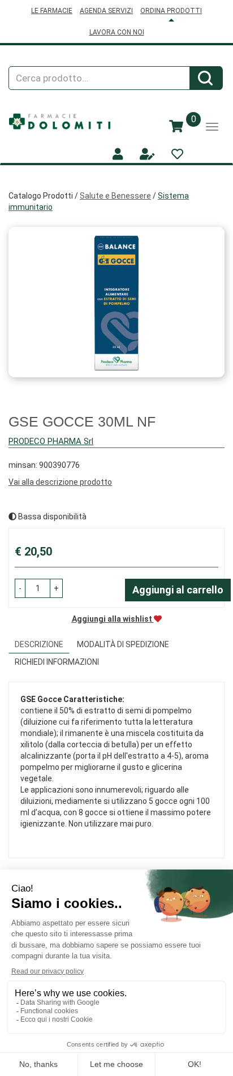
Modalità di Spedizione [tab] (123, 644)
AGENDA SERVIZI (106, 11)
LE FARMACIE (51, 11)
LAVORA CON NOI (116, 32)
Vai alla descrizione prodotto (60, 482)
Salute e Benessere (115, 195)
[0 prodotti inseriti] (176, 126)
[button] (20, 588)
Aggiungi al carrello (177, 590)
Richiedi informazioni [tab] (57, 661)
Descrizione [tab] (39, 644)
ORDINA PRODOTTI (171, 11)
